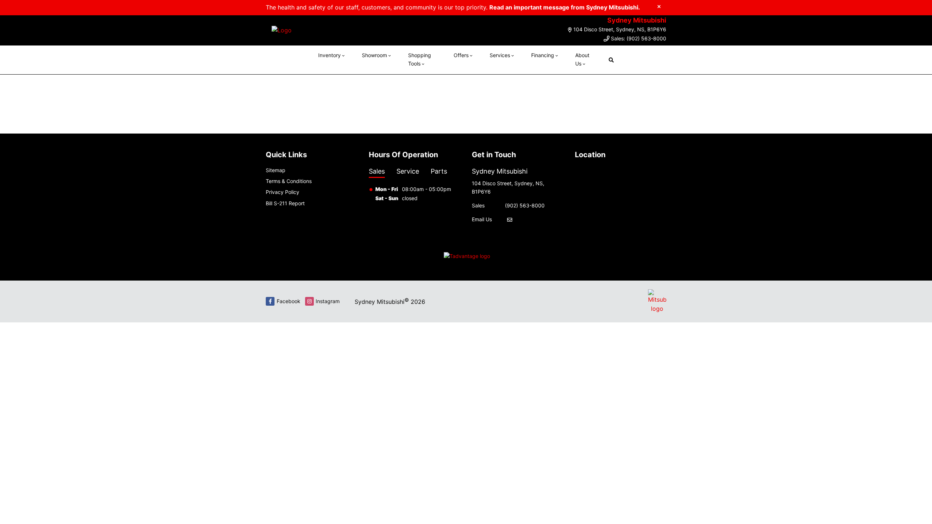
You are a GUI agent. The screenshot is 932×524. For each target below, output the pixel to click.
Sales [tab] (377, 171)
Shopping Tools (419, 59)
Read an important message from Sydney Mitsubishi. (564, 7)
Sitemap (275, 170)
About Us (582, 59)
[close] (659, 6)
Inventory (329, 55)
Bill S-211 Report (285, 203)
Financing (542, 55)
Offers (461, 55)
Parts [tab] (439, 171)
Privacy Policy (282, 192)
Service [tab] (407, 171)
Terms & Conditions (289, 181)
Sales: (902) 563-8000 (638, 38)
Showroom (374, 55)
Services (500, 55)
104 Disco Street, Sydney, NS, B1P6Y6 (619, 29)
